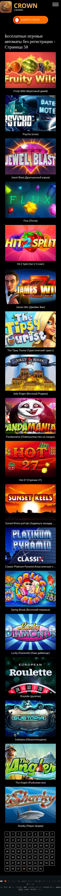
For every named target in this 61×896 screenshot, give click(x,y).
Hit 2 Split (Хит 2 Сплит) (30, 264)
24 (35, 846)
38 (13, 857)
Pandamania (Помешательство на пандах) (30, 437)
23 (30, 846)
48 (18, 863)
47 (13, 863)
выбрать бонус (30, 19)
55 (7, 869)
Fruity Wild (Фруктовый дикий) (30, 91)
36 (52, 851)
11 (13, 840)
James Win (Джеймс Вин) (30, 307)
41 (30, 857)
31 (24, 851)
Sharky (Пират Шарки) (30, 826)
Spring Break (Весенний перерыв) (30, 609)
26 (47, 846)
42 (35, 857)
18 (52, 840)
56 (13, 869)
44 (47, 857)
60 (35, 869)
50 (30, 863)
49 (24, 863)
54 (52, 863)
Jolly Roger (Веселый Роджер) (30, 393)
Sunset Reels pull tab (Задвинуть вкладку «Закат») (30, 523)
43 (41, 857)
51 (35, 863)
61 (41, 869)
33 (35, 851)
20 (13, 846)
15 (35, 840)
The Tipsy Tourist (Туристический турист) (30, 350)
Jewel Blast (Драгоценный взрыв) (30, 177)
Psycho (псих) (30, 134)
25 (41, 846)
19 (7, 846)
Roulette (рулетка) (30, 696)
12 (18, 840)
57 (18, 869)
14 (30, 840)
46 (7, 863)
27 (52, 846)
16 (41, 840)
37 (7, 857)
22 (24, 846)
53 (47, 863)
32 (30, 851)
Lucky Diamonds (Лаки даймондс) (30, 653)
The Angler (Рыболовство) (30, 782)
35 (47, 851)
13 (24, 840)
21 (18, 846)
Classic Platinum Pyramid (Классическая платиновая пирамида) (30, 566)
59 (30, 869)
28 (7, 851)
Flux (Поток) (31, 220)
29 (13, 851)
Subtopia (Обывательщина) (30, 739)
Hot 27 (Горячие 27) (30, 480)
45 (52, 857)
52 (41, 863)
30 (18, 851)
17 (47, 840)
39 (18, 857)
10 (7, 840)
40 (24, 857)
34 (41, 851)
